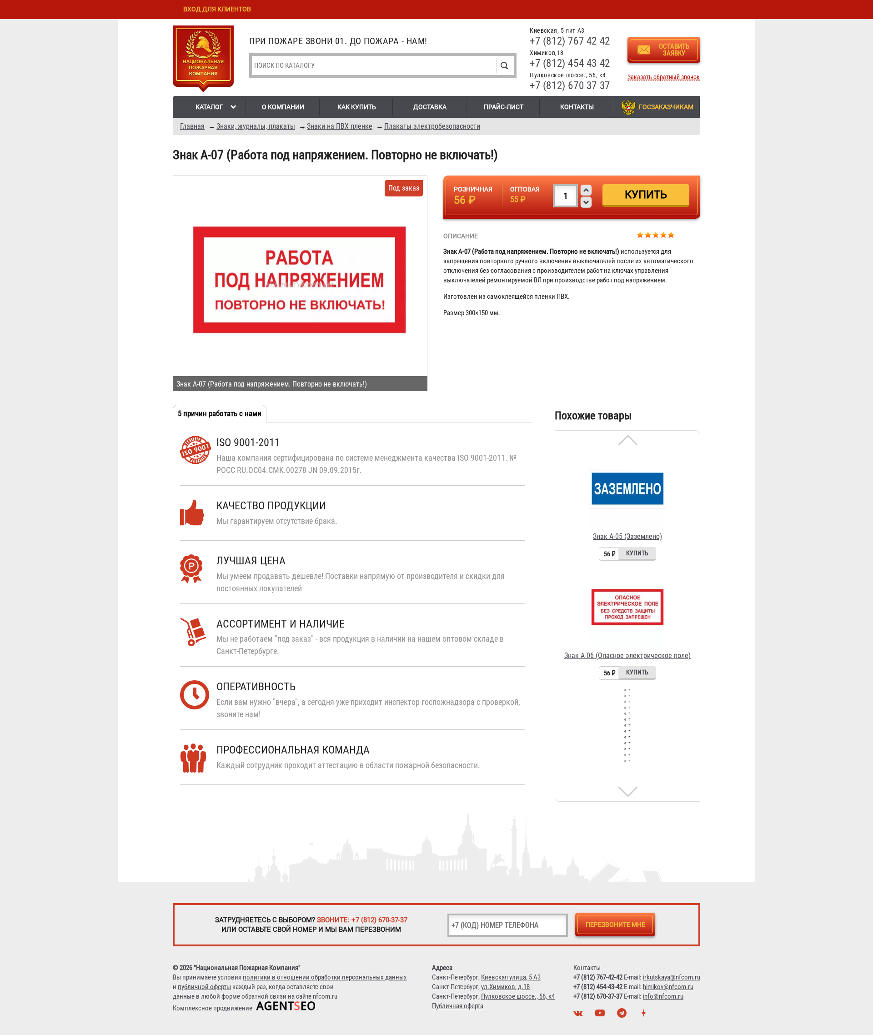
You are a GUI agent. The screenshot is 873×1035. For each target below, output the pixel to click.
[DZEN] (645, 1015)
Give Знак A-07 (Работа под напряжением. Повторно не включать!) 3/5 (656, 234)
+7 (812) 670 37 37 (570, 86)
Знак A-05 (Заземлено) (627, 536)
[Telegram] (623, 1015)
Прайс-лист (503, 107)
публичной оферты (204, 987)
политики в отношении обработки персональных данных (325, 977)
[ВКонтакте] (579, 1015)
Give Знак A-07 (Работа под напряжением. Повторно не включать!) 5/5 (671, 234)
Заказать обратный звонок (663, 77)
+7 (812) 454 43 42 (570, 63)
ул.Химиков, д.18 (505, 987)
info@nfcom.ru (663, 996)
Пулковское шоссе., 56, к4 (518, 996)
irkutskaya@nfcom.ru (671, 977)
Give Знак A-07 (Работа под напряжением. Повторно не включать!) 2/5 (648, 234)
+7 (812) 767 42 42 (570, 41)
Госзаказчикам (666, 107)
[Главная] (203, 60)
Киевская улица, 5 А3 (511, 977)
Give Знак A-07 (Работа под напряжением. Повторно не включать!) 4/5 (663, 234)
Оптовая (525, 189)
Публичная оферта (457, 1006)
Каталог (209, 107)
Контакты (577, 107)
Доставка (430, 107)
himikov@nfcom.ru (668, 987)
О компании (283, 107)
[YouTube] (601, 1015)
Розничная (473, 189)
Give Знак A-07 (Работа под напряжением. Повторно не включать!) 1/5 (640, 234)
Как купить (356, 107)
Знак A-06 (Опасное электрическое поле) (627, 655)
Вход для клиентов (217, 9)
